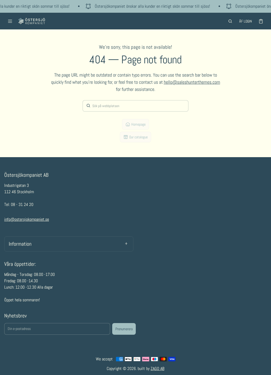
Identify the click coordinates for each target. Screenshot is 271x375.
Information (20, 243)
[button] (230, 21)
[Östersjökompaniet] (32, 21)
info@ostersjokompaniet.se (26, 219)
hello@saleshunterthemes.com (192, 82)
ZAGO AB (157, 368)
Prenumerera (124, 329)
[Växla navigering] (10, 21)
